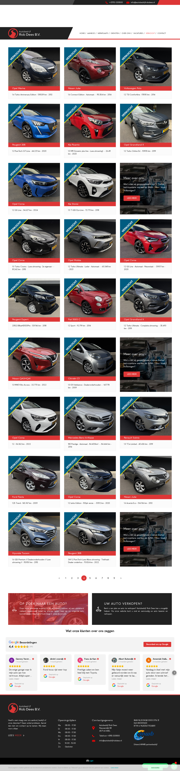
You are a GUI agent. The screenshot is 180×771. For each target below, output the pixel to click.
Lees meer (114, 768)
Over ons (4, 17)
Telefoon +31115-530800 (109, 736)
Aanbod (3, 9)
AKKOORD (155, 768)
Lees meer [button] (14, 679)
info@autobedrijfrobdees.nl (110, 741)
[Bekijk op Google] (11, 660)
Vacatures (4, 20)
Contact (3, 26)
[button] (6, 673)
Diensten (3, 14)
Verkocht (4, 23)
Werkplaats (4, 12)
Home (2, 6)
